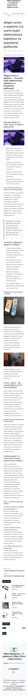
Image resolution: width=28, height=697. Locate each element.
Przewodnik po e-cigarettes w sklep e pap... (17, 614)
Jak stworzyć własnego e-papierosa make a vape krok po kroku (14, 576)
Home (5, 13)
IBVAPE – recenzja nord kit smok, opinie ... (18, 594)
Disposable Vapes (20, 686)
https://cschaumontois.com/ (16, 663)
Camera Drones (10, 686)
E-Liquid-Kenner (7, 689)
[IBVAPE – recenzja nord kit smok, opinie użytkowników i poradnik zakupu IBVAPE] (6, 596)
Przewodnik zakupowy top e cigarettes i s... (18, 586)
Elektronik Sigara (17, 688)
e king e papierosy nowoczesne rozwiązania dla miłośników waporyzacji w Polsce (14, 570)
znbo (5, 50)
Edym (9, 15)
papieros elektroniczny (18, 689)
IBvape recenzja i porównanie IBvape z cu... (18, 604)
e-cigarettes (8, 688)
